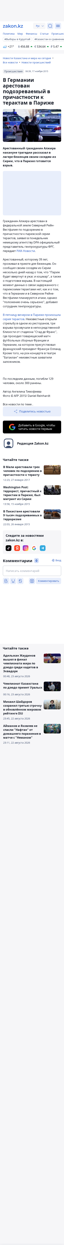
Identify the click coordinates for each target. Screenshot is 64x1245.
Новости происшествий (36, 62)
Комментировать (48, 581)
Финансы (31, 33)
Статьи (44, 33)
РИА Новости (26, 251)
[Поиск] (50, 26)
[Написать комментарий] (32, 571)
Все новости (10, 62)
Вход (58, 560)
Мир (20, 33)
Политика (9, 33)
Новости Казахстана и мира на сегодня (27, 58)
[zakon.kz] (13, 26)
